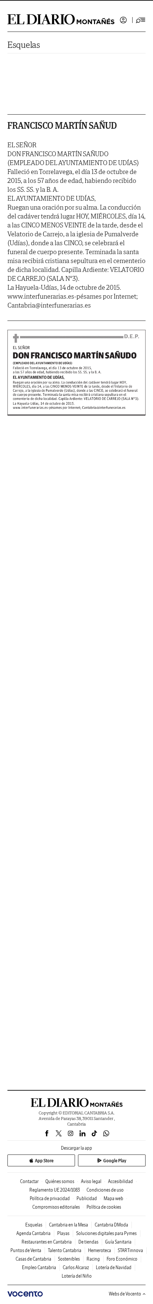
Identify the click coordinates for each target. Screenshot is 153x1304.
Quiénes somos (59, 1181)
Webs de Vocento (125, 1294)
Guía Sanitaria (118, 1242)
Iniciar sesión (123, 20)
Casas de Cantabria (33, 1259)
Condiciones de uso (105, 1190)
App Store (44, 1160)
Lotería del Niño (77, 1276)
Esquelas (23, 44)
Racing (93, 1259)
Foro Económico (122, 1259)
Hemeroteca (99, 1250)
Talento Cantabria (64, 1250)
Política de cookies (104, 1207)
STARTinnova (130, 1250)
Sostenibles (69, 1259)
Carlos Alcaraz (76, 1267)
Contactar (29, 1181)
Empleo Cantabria (39, 1267)
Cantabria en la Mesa (68, 1225)
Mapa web (113, 1198)
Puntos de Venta (25, 1250)
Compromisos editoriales (56, 1207)
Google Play (114, 1160)
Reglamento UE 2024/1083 (54, 1190)
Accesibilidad (120, 1181)
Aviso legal (91, 1181)
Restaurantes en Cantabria (47, 1242)
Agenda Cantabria (33, 1233)
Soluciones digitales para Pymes (106, 1233)
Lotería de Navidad (113, 1267)
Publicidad (86, 1198)
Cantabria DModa (111, 1225)
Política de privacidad (50, 1198)
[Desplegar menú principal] (141, 20)
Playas (63, 1233)
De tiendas (88, 1242)
